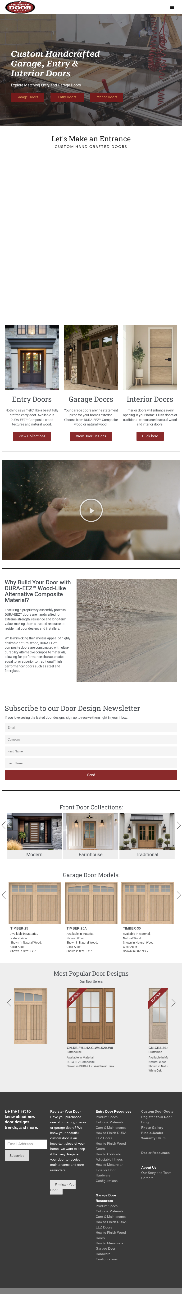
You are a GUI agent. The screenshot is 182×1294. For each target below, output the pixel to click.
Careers (147, 1178)
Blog (145, 1122)
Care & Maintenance (111, 1127)
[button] (91, 510)
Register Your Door (156, 1117)
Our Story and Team (156, 1173)
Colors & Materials (109, 1122)
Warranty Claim (153, 1138)
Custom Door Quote (157, 1111)
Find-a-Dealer (152, 1133)
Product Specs (107, 1117)
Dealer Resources (155, 1153)
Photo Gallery (152, 1127)
